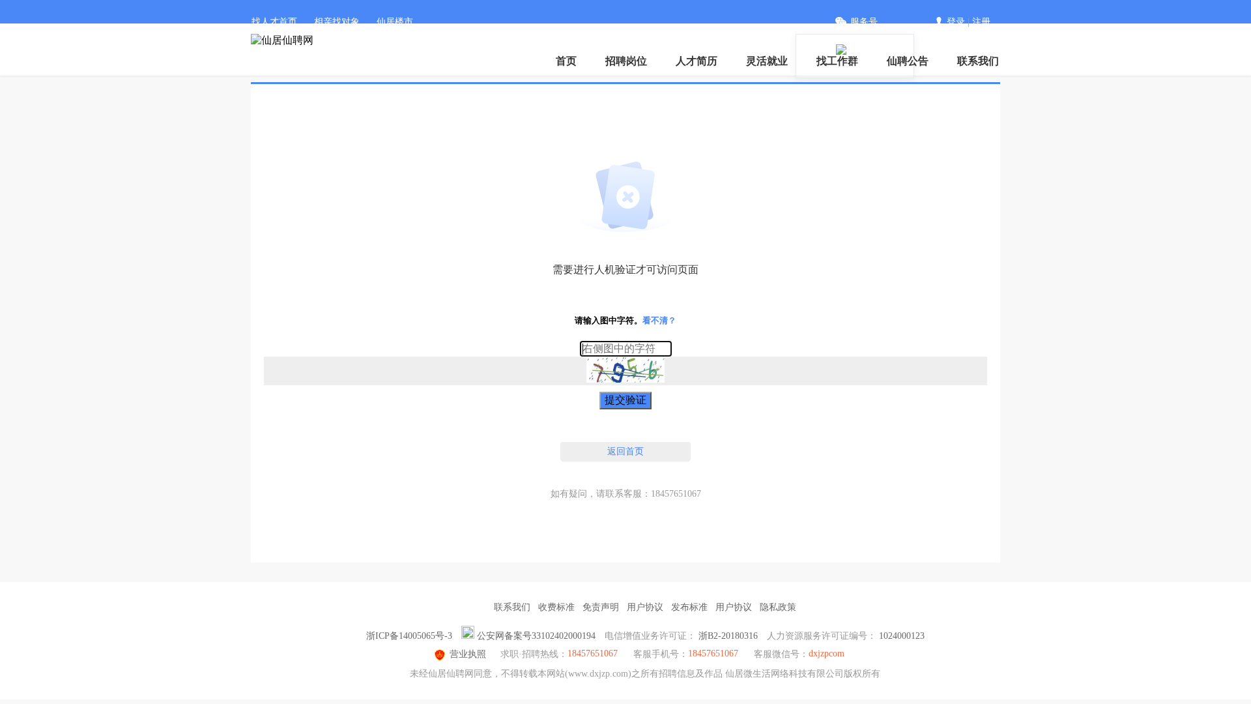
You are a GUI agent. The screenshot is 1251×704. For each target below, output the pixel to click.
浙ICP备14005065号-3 (409, 636)
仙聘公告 (907, 60)
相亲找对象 (337, 22)
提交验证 (625, 399)
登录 (956, 22)
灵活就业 (767, 60)
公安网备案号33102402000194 (536, 636)
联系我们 (978, 60)
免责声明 (600, 607)
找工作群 (837, 60)
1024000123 (902, 636)
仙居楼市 (395, 22)
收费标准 (556, 607)
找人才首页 (274, 22)
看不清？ (659, 320)
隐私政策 (778, 607)
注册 (981, 22)
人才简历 (696, 60)
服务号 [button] (864, 22)
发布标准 (689, 607)
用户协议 (645, 607)
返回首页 (625, 451)
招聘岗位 (626, 60)
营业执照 (468, 654)
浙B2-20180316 (728, 636)
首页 (566, 60)
